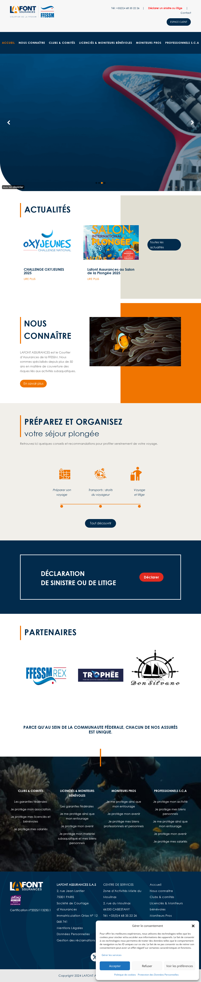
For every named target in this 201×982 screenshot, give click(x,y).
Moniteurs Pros (148, 42)
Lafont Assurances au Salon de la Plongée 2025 (110, 271)
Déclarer (151, 577)
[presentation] (24, 675)
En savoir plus (33, 383)
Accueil (8, 42)
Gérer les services (112, 955)
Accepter (115, 966)
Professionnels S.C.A (182, 42)
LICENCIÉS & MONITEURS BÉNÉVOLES (105, 42)
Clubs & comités (162, 897)
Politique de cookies (125, 974)
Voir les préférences (179, 966)
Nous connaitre (161, 891)
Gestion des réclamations (76, 940)
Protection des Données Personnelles (158, 974)
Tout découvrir (100, 523)
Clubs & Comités (62, 42)
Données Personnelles (73, 934)
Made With (7, 187)
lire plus (30, 279)
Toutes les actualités (157, 244)
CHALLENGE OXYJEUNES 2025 (44, 271)
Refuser (147, 966)
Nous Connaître (32, 42)
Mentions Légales (70, 928)
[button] (193, 926)
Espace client (178, 22)
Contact (186, 12)
